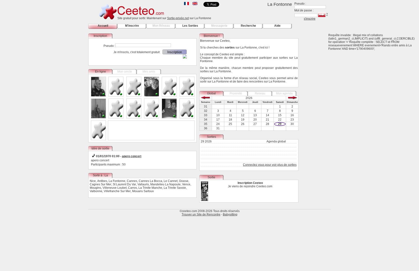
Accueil (103, 25)
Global (211, 93)
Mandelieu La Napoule (165, 184)
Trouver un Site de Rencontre (201, 214)
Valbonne (96, 191)
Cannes (132, 181)
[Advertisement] (316, 106)
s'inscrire (309, 18)
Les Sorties (190, 25)
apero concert (131, 156)
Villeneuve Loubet (115, 187)
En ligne (100, 71)
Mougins (95, 187)
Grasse (183, 181)
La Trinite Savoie (175, 187)
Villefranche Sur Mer (117, 191)
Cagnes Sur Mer (100, 184)
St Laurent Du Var (124, 184)
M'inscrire (132, 25)
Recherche (248, 25)
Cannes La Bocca (150, 181)
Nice (93, 181)
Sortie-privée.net (178, 18)
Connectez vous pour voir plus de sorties (270, 164)
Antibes (102, 181)
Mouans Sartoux (143, 191)
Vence (186, 184)
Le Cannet (170, 181)
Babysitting (230, 214)
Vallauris (143, 184)
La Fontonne (117, 181)
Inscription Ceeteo (250, 183)
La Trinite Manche (150, 187)
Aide (277, 25)
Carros (132, 187)
